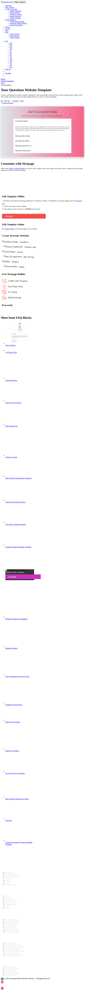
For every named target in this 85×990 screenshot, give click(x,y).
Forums (7, 29)
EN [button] (6, 41)
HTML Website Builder (17, 21)
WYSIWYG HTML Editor (14, 951)
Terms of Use (10, 872)
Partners (8, 880)
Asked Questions (11, 380)
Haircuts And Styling (12, 722)
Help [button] (6, 32)
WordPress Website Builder (18, 23)
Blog (6, 30)
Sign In (7, 69)
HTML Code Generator (13, 955)
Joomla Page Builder (16, 25)
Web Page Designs (11, 969)
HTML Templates (15, 18)
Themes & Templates (12, 914)
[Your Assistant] (19, 343)
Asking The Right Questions (15, 502)
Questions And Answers (13, 705)
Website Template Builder (17, 168)
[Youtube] (2, 983)
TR (11, 59)
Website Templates (15, 11)
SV (11, 65)
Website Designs (15, 13)
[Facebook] (2, 980)
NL (11, 47)
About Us (8, 878)
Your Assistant (10, 345)
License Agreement (12, 876)
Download (8, 5)
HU (11, 67)
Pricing (7, 27)
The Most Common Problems (15, 524)
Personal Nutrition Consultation (16, 619)
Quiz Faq (8, 820)
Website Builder (10, 943)
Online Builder (9, 229)
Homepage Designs (12, 973)
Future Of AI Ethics (12, 751)
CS (11, 63)
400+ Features (9, 7)
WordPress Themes (16, 14)
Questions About (11, 457)
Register (8, 73)
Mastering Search (11, 648)
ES (11, 53)
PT (11, 57)
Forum (7, 906)
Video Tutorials (14, 34)
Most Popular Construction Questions (18, 478)
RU (11, 61)
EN (11, 43)
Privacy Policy (10, 874)
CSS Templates (10, 926)
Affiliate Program (11, 902)
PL (11, 55)
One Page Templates (12, 932)
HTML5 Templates (12, 930)
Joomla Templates (15, 16)
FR (11, 49)
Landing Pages (10, 971)
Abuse (7, 882)
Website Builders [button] (10, 20)
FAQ (22, 101)
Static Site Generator (12, 953)
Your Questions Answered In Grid (17, 676)
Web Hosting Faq (11, 426)
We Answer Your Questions (15, 773)
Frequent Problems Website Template (18, 547)
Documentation (14, 36)
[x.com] (2, 986)
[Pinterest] (2, 989)
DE (11, 45)
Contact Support (15, 37)
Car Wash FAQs (11, 352)
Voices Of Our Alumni (13, 403)
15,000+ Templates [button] (11, 9)
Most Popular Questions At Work (17, 799)
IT (10, 51)
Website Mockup (11, 975)
